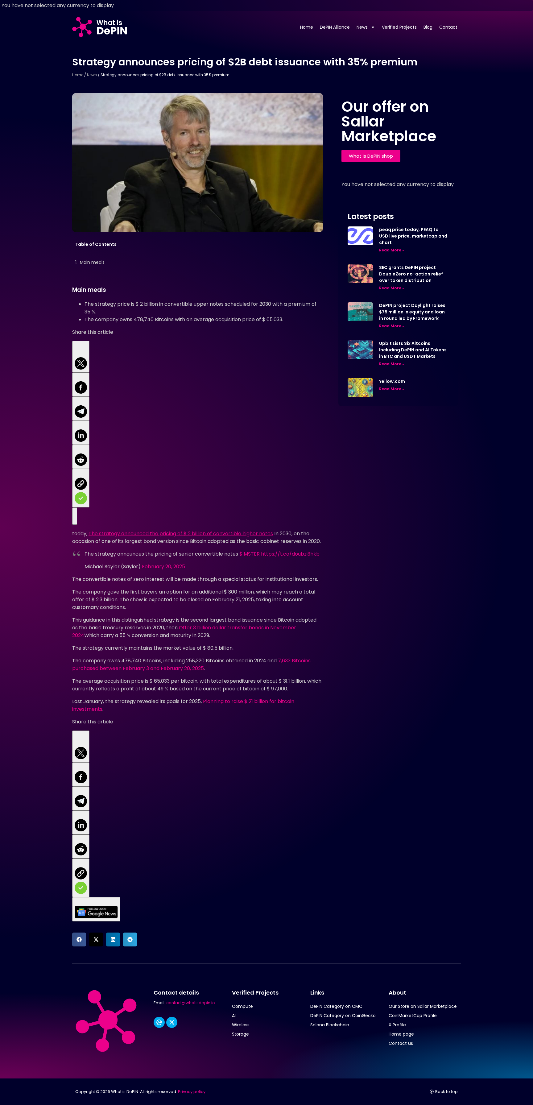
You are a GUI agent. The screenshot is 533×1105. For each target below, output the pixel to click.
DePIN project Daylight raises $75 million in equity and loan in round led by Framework (412, 311)
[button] (79, 939)
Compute (242, 1006)
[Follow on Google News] (74, 516)
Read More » (391, 250)
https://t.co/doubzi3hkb (290, 553)
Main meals (92, 262)
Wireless (241, 1025)
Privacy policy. (192, 1092)
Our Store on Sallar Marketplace (423, 1006)
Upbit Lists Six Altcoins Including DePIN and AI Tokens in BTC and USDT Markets (413, 349)
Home (306, 27)
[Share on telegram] (80, 409)
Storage (240, 1034)
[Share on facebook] (80, 385)
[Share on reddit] (80, 457)
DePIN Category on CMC (336, 1006)
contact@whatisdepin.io (190, 1003)
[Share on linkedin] (80, 433)
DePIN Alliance (335, 27)
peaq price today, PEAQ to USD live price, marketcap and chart (413, 236)
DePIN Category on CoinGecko (343, 1015)
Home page (401, 1034)
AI (234, 1015)
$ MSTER (249, 553)
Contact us (401, 1043)
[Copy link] (80, 488)
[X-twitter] (171, 1022)
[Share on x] (80, 357)
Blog (428, 27)
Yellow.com (392, 381)
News (362, 27)
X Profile (397, 1025)
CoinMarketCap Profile (413, 1015)
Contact (448, 27)
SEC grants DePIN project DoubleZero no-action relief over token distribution (411, 273)
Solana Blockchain (329, 1025)
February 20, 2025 (163, 566)
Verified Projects (399, 27)
